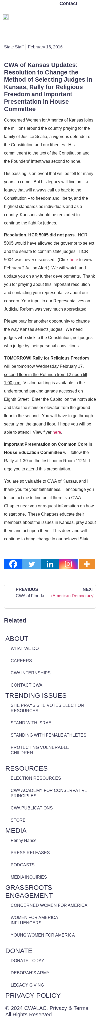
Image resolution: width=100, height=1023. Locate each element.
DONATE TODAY (27, 960)
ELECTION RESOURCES (36, 778)
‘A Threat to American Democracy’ (72, 596)
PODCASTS (23, 865)
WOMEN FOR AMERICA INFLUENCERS (34, 920)
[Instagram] (68, 564)
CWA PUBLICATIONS (32, 808)
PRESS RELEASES (30, 852)
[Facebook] (13, 564)
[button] (92, 16)
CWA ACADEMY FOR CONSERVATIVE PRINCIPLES (49, 793)
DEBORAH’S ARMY (30, 973)
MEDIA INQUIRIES (29, 877)
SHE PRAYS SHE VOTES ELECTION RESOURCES (47, 708)
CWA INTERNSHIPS (31, 673)
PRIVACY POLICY (33, 995)
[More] (87, 564)
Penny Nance (24, 840)
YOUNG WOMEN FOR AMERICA (43, 935)
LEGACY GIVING (27, 985)
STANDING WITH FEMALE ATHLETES (48, 735)
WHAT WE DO (25, 648)
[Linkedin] (50, 564)
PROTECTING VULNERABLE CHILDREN (40, 750)
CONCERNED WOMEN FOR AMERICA (49, 905)
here (74, 259)
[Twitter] (31, 564)
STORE (18, 820)
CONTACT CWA (26, 685)
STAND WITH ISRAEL (32, 723)
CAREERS (21, 660)
